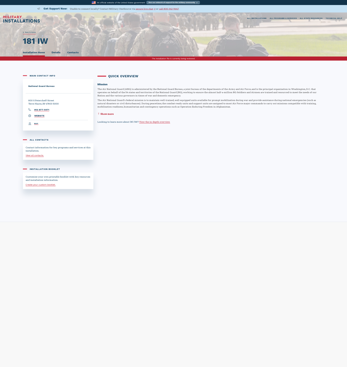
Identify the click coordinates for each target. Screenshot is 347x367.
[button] (173, 2)
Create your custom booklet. (41, 184)
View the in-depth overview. (154, 122)
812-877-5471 (41, 109)
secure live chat (144, 9)
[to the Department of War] (94, 2)
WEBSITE (39, 115)
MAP (36, 124)
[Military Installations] (21, 22)
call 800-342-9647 (169, 9)
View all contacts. (35, 155)
